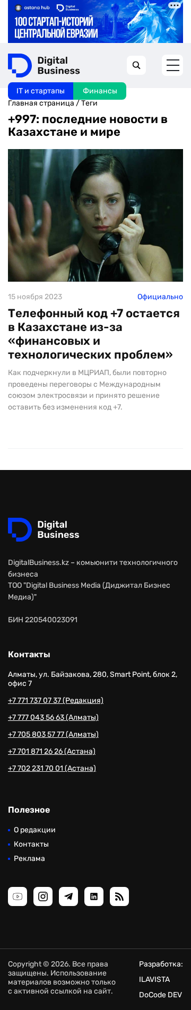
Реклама (29, 858)
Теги (89, 103)
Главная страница (41, 103)
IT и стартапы (40, 90)
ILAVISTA (154, 979)
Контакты (31, 844)
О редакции (35, 829)
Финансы (100, 90)
